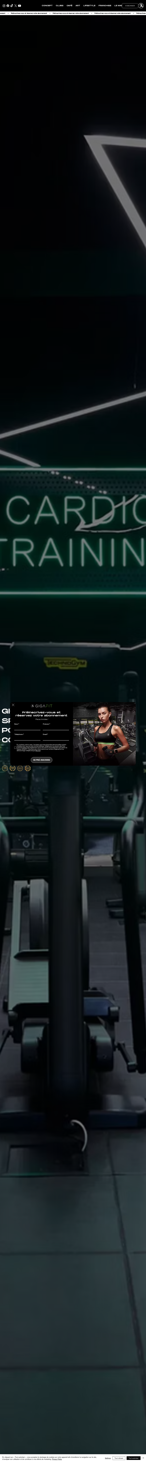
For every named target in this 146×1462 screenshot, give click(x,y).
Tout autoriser (134, 1458)
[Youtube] (19, 5)
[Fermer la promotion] (13, 705)
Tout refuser (119, 1458)
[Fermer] (143, 1458)
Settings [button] (108, 1458)
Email (45, 734)
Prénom (46, 724)
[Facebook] (8, 5)
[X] (15, 5)
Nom (16, 724)
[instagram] (4, 5)
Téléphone (18, 734)
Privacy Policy (57, 1459)
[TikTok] (11, 5)
